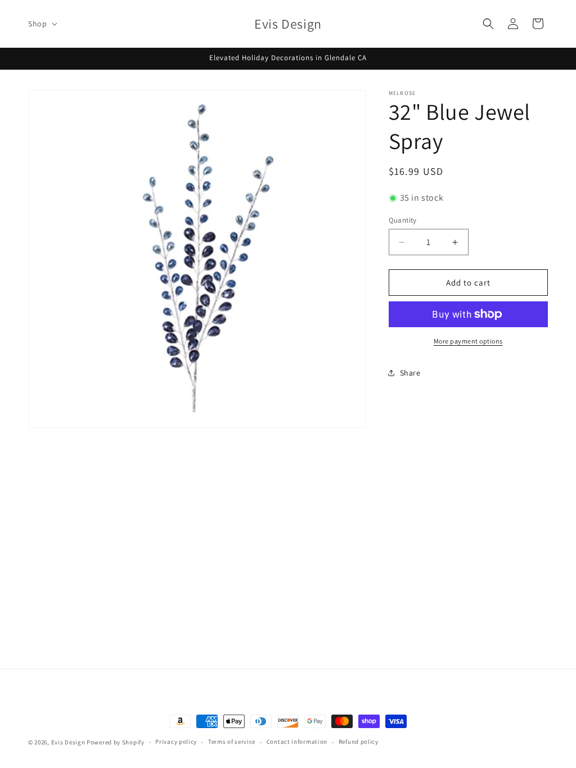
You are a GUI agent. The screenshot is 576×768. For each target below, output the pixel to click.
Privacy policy (176, 742)
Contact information (297, 742)
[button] (41, 23)
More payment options (468, 341)
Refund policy (359, 742)
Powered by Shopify (116, 742)
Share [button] (410, 373)
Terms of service (231, 742)
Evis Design (68, 742)
